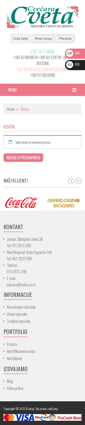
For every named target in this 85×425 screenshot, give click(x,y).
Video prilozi (15, 388)
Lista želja (20, 38)
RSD (74, 64)
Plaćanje (65, 38)
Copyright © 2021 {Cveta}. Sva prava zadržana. (31, 408)
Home (11, 109)
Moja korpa (43, 38)
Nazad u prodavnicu (23, 157)
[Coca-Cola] (21, 202)
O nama (12, 344)
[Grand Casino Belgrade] (63, 202)
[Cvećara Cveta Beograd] (42, 16)
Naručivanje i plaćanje (21, 307)
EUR (74, 52)
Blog (10, 381)
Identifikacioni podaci (21, 351)
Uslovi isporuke (17, 314)
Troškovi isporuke (18, 321)
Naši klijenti (14, 358)
